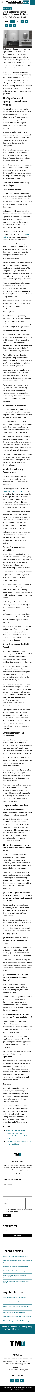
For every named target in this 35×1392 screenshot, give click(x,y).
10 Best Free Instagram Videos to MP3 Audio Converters (17, 1316)
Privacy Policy (27, 1327)
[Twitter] (17, 1380)
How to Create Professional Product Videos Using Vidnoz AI (17, 1261)
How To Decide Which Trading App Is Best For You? (15, 1256)
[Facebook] (12, 1380)
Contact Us (15, 1327)
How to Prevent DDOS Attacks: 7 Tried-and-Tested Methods (16, 1282)
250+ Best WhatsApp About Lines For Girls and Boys (16, 1321)
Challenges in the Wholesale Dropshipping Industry (15, 1267)
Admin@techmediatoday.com (17, 1370)
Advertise (15, 1329)
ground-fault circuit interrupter (14, 491)
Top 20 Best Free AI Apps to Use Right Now (14, 1312)
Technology (7, 9)
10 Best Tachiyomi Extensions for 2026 (13, 1302)
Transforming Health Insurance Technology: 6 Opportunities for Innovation (14, 1276)
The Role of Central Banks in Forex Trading (14, 1271)
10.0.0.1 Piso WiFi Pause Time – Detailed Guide (14, 1297)
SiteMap (7, 1329)
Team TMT (8, 17)
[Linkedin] (22, 1380)
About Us (5, 1327)
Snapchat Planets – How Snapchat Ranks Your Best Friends (16, 1307)
